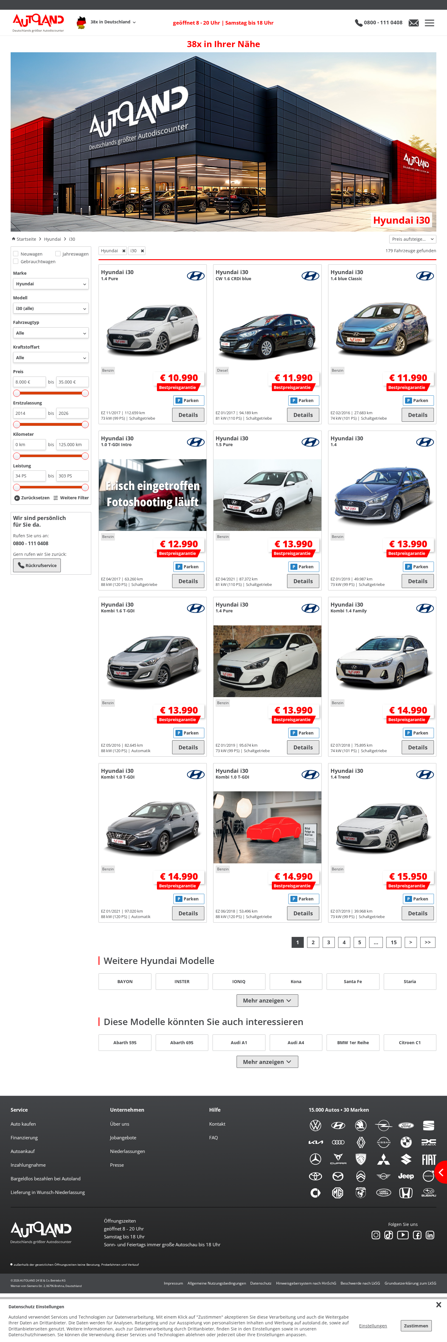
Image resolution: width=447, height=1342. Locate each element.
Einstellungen (373, 1326)
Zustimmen (416, 1326)
